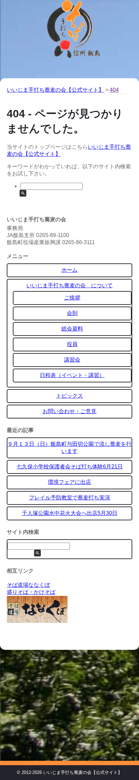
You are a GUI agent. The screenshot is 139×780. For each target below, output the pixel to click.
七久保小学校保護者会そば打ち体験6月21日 (70, 466)
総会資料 (72, 328)
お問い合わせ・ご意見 (69, 411)
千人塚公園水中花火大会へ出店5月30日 (69, 513)
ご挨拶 (72, 297)
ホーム (69, 270)
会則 (72, 313)
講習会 (72, 360)
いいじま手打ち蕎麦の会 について (69, 285)
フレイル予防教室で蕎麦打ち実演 (69, 497)
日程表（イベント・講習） (72, 375)
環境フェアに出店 (69, 482)
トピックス (69, 396)
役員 (72, 344)
